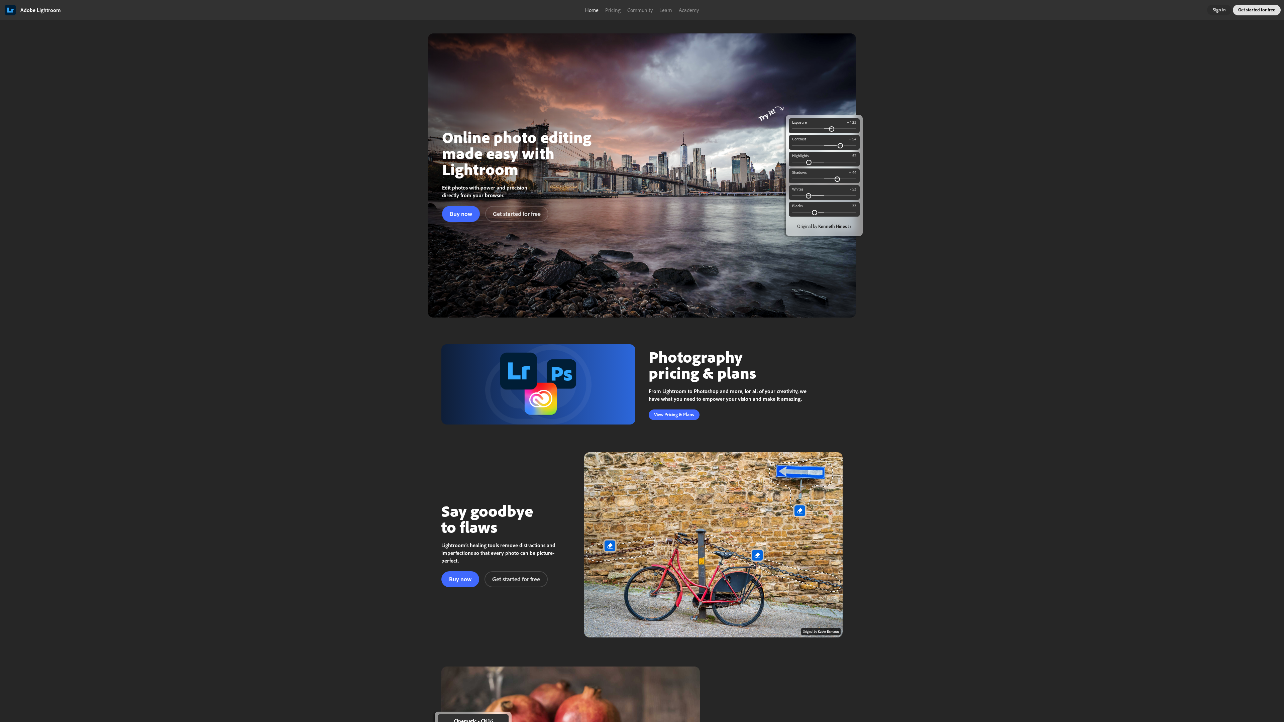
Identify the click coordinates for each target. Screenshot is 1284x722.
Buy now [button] (461, 214)
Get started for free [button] (1256, 10)
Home (592, 10)
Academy (689, 10)
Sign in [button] (1219, 10)
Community (640, 10)
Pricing (613, 10)
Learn (665, 10)
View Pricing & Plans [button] (674, 414)
